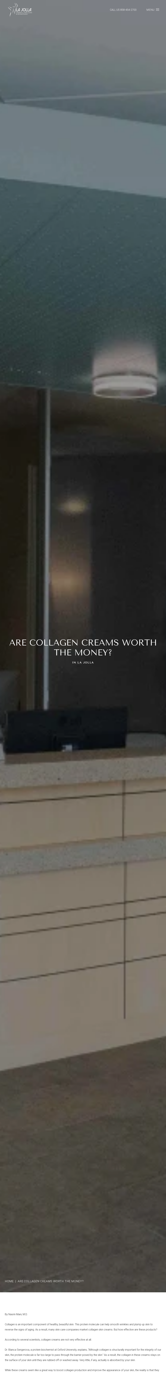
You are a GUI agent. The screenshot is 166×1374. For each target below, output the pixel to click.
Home (9, 1281)
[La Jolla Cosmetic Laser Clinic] (20, 10)
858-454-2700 (128, 9)
